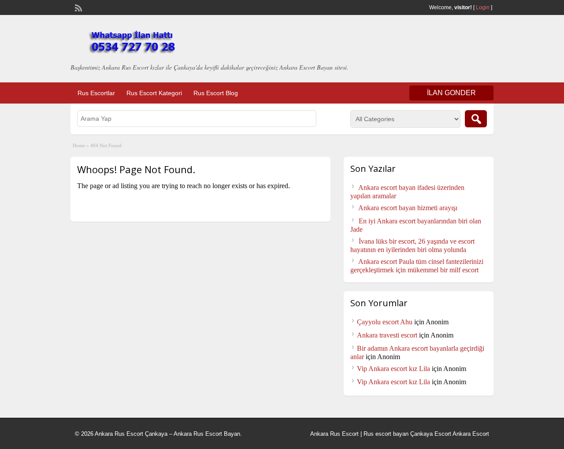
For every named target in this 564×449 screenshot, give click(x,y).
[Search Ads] (476, 118)
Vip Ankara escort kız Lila (393, 368)
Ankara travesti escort (387, 335)
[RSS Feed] (77, 7)
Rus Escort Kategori (154, 92)
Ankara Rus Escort (334, 433)
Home (79, 145)
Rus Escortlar (96, 92)
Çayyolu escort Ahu (384, 322)
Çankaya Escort (430, 433)
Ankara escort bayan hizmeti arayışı (407, 208)
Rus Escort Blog (215, 92)
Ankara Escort (471, 433)
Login (483, 7)
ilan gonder (451, 92)
